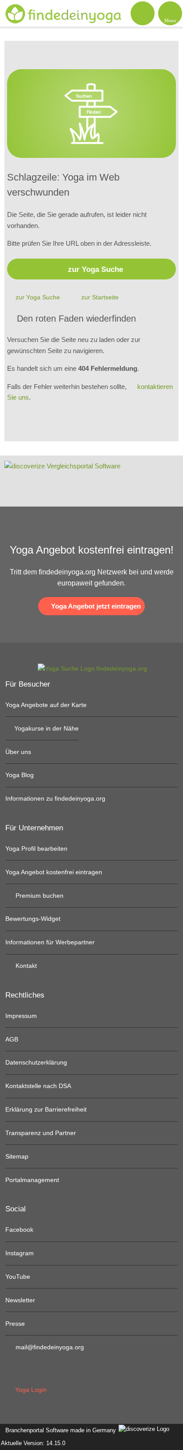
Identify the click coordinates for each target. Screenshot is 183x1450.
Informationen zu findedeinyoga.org (55, 798)
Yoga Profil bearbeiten (36, 848)
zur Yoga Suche (95, 269)
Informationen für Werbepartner (50, 942)
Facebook (19, 1229)
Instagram (19, 1253)
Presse (15, 1323)
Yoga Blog (19, 774)
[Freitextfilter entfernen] (142, 13)
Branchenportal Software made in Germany (59, 1430)
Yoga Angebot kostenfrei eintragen (53, 872)
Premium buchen (39, 895)
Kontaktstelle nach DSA (38, 1085)
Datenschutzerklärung (36, 1062)
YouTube (17, 1276)
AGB (11, 1039)
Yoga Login (30, 1389)
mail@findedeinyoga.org (49, 1347)
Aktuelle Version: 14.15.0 (33, 1443)
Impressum (21, 1015)
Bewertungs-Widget (32, 918)
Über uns (18, 751)
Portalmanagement (32, 1179)
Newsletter (20, 1300)
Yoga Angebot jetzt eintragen (95, 606)
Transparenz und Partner (40, 1132)
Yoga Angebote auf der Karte (46, 704)
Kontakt (25, 965)
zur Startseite (100, 297)
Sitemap (16, 1156)
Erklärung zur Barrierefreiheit (46, 1109)
